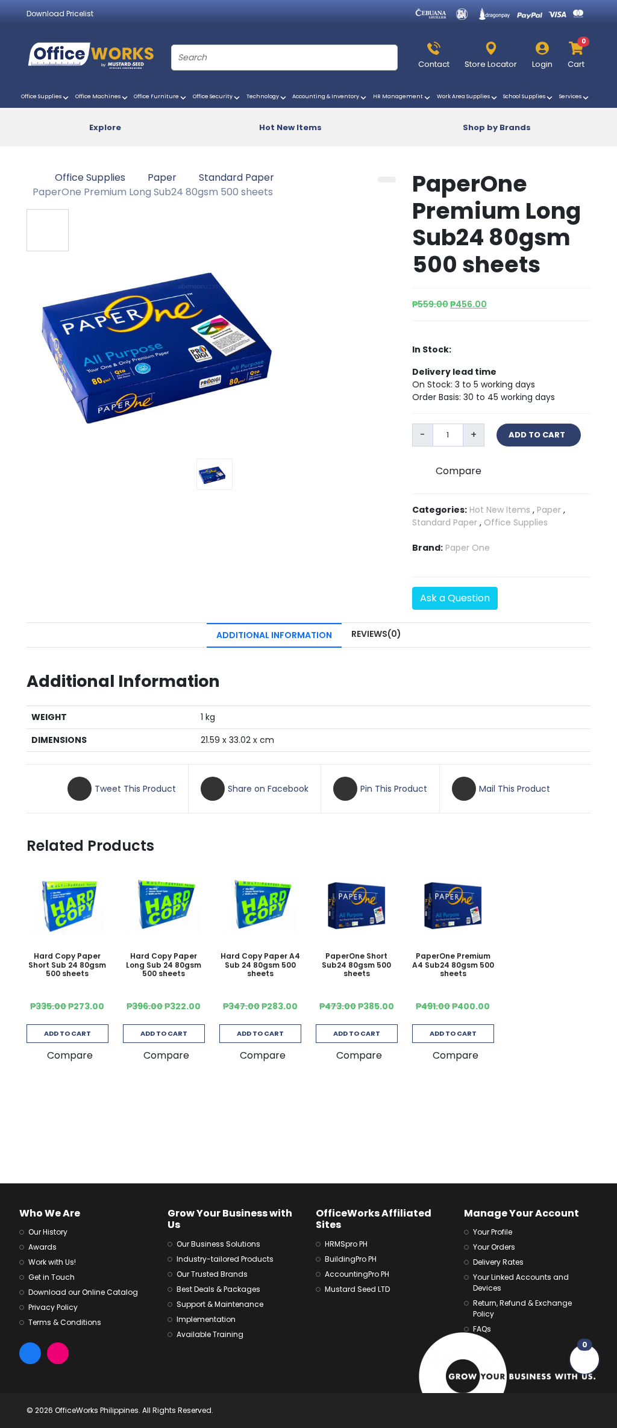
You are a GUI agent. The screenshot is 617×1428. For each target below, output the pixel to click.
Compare (458, 471)
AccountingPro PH (357, 1274)
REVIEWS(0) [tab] (376, 634)
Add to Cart (67, 1033)
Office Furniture (158, 97)
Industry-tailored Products (225, 1259)
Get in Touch (51, 1277)
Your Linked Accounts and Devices (521, 1282)
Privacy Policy (53, 1307)
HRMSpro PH (346, 1244)
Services (571, 97)
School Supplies (525, 97)
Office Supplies (42, 97)
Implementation (206, 1319)
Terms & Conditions (64, 1322)
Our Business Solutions (218, 1244)
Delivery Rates (498, 1262)
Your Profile (492, 1232)
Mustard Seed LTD (357, 1289)
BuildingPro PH (351, 1259)
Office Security (214, 97)
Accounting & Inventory (327, 97)
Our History (47, 1232)
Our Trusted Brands (212, 1274)
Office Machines (99, 97)
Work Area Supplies (465, 97)
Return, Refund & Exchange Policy (522, 1308)
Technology (264, 97)
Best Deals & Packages (218, 1289)
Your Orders (494, 1247)
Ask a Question (455, 598)
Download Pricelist (60, 13)
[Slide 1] (214, 474)
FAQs (482, 1329)
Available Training (210, 1334)
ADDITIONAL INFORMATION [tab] (274, 635)
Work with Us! (52, 1262)
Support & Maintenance (220, 1304)
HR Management (399, 97)
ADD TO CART (539, 434)
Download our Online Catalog (83, 1292)
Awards (42, 1247)
